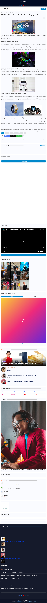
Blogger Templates (18, 601)
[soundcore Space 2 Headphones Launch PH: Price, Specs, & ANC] (3, 375)
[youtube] (23, 5)
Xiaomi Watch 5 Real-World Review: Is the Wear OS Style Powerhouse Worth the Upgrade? (26, 370)
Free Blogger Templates (32, 601)
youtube (35, 394)
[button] (39, 9)
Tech (4, 12)
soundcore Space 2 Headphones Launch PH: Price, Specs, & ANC (22, 375)
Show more (42, 145)
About (23, 600)
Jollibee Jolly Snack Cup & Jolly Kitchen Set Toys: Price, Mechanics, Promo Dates (17, 588)
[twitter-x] (21, 5)
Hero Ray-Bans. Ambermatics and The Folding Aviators (12, 572)
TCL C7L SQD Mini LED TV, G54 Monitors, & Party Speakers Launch (12, 541)
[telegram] (28, 5)
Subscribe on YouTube (23, 255)
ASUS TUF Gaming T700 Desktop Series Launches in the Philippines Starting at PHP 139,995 (16, 564)
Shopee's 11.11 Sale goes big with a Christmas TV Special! (20, 381)
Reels (35, 296)
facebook (13, 391)
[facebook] (19, 5)
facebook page (36, 391)
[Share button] (23, 136)
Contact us (27, 600)
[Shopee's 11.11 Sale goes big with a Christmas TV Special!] (3, 381)
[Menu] (1, 8)
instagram (13, 394)
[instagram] (25, 5)
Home (2, 12)
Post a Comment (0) (23, 161)
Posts (12, 296)
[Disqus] (23, 178)
